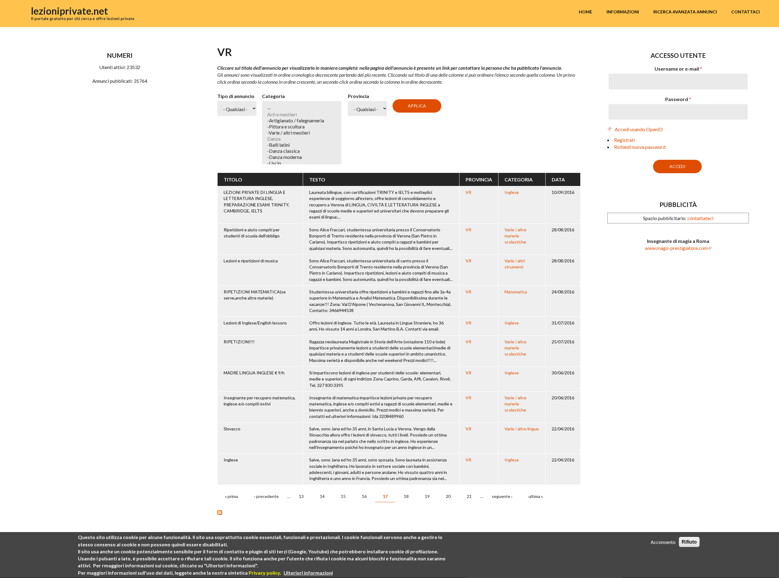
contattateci (700, 218)
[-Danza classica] (302, 151)
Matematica (516, 291)
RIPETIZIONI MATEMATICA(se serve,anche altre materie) (255, 294)
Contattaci (745, 11)
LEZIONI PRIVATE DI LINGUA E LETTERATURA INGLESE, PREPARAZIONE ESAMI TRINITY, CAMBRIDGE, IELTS (256, 201)
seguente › (502, 496)
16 (364, 496)
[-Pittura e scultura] (302, 127)
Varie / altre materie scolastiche (515, 236)
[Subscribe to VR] (399, 511)
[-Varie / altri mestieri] (302, 133)
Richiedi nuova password (639, 147)
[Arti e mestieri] (302, 114)
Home (585, 11)
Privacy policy (264, 573)
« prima (231, 496)
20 (448, 496)
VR (468, 192)
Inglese (512, 192)
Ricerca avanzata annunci (685, 11)
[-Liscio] (302, 163)
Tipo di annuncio (235, 96)
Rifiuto (689, 542)
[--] (302, 108)
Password (678, 99)
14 (322, 496)
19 (427, 496)
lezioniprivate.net (69, 11)
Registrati (624, 140)
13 (301, 496)
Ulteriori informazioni (308, 573)
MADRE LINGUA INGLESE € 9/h (254, 372)
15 (343, 496)
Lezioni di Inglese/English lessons (255, 322)
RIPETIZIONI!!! (239, 341)
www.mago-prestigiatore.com (676, 248)
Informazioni (622, 11)
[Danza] (302, 139)
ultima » (536, 496)
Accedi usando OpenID (639, 129)
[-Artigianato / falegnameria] (302, 120)
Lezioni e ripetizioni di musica (251, 260)
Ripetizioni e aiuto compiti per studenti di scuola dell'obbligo (252, 232)
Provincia (358, 96)
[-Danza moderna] (302, 157)
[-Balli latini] (302, 145)
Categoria (273, 96)
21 (469, 496)
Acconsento (663, 542)
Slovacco (232, 428)
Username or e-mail (678, 69)
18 (406, 496)
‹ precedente (266, 496)
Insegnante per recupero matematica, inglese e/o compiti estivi (259, 400)
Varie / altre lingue (522, 428)
